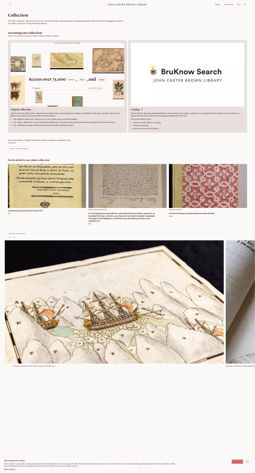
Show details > (10, 469)
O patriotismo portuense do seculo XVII (25, 211)
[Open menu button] (245, 4)
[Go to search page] (10, 4)
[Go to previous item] (10, 237)
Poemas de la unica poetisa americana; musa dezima (191, 214)
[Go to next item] (14, 237)
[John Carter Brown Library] (127, 5)
